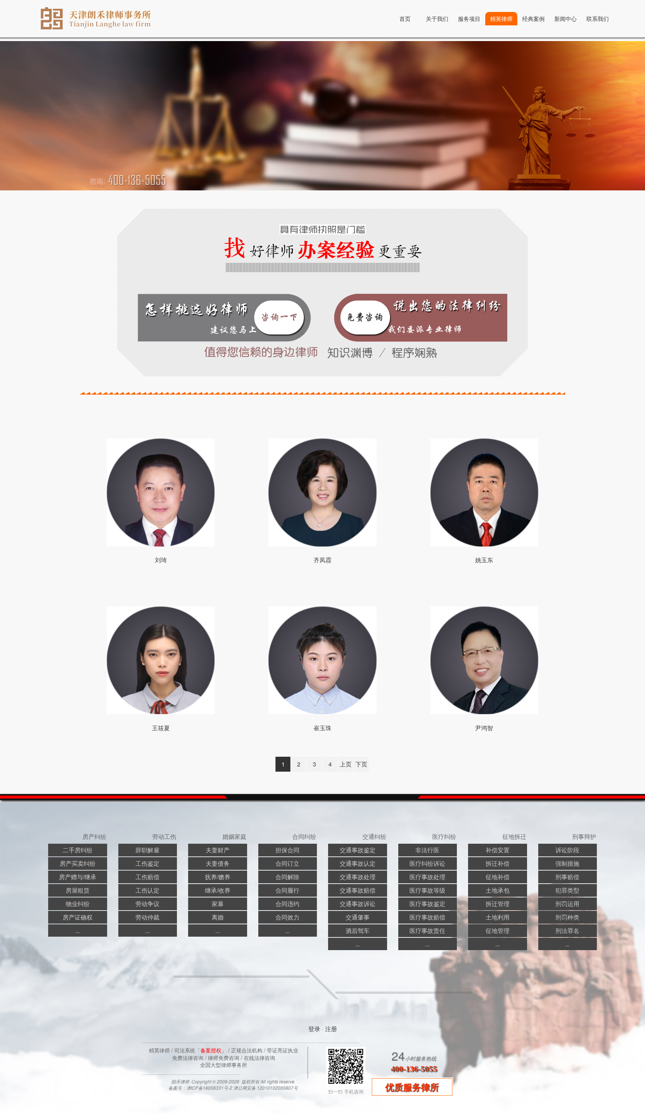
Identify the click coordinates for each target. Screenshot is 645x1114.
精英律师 (501, 18)
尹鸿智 (484, 728)
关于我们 (437, 18)
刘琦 (161, 560)
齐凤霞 (322, 560)
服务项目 (469, 18)
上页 (346, 764)
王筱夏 (161, 728)
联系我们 (597, 18)
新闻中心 (565, 18)
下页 (361, 764)
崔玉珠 (322, 728)
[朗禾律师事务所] (98, 33)
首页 (405, 18)
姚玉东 (484, 560)
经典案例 (533, 18)
